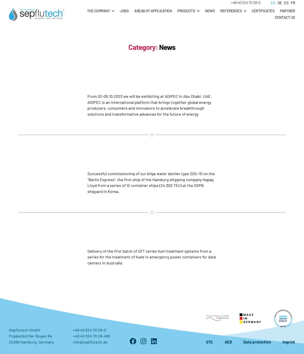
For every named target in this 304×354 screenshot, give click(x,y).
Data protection (257, 342)
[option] (278, 3)
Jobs (124, 10)
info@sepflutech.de (90, 342)
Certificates (263, 10)
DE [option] (280, 2)
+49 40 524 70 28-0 (246, 2)
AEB (228, 342)
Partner (287, 10)
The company (98, 10)
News (210, 10)
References (231, 10)
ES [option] (286, 2)
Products (186, 10)
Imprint (288, 342)
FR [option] (293, 2)
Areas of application (153, 10)
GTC (209, 342)
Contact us (285, 17)
